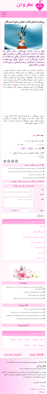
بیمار (42, 339)
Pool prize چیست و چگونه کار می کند (32, 177)
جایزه (30, 148)
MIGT (42, 226)
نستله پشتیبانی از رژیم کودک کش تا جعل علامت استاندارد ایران (25, 171)
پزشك (20, 339)
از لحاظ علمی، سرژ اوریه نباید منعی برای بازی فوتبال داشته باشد (25, 168)
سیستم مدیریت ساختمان (36, 174)
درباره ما (43, 386)
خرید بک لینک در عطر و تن (38, 389)
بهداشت (35, 339)
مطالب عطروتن (35, 355)
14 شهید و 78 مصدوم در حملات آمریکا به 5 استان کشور (28, 298)
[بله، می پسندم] (15, 153)
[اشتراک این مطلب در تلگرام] (16, 161)
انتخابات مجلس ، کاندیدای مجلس (33, 237)
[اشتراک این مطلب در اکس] (8, 161)
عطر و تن (36, 135)
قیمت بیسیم (40, 258)
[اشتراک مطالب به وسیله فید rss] (5, 161)
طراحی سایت (39, 247)
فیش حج (41, 253)
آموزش (41, 345)
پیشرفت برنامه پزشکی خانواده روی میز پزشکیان (30, 318)
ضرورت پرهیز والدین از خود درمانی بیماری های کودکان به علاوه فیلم (25, 315)
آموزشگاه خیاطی (38, 232)
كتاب (14, 87)
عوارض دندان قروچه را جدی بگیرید (34, 292)
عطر (34, 70)
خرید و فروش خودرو (37, 242)
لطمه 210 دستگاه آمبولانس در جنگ (34, 309)
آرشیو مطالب (42, 392)
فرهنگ (27, 345)
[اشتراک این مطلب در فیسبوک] (12, 161)
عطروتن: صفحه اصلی (12, 355)
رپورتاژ (13, 339)
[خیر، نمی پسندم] (42, 156)
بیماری (27, 339)
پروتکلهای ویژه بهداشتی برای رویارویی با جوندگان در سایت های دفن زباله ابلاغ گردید (25, 287)
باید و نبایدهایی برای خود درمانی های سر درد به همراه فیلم (27, 312)
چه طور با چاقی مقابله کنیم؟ (36, 295)
